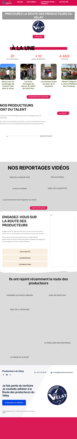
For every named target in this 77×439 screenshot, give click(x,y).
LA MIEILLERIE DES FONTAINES (57, 343)
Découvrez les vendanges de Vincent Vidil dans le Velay (8, 85)
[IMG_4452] (3, 174)
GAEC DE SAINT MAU (57, 295)
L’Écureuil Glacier (57, 177)
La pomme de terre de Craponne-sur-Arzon (19, 200)
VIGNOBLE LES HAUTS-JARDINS (19, 295)
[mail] (10, 374)
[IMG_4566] (69, 64)
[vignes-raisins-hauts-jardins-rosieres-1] (3, 289)
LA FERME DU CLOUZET (19, 357)
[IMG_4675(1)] (49, 64)
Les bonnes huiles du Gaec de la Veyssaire (49, 83)
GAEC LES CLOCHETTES (57, 188)
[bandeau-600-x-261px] (7, 1)
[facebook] (3, 374)
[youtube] (7, 374)
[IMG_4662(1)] (3, 304)
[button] (2, 74)
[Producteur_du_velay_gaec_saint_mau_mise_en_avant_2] (41, 289)
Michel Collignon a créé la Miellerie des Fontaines (69, 83)
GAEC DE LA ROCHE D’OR (19, 177)
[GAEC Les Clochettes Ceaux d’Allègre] (51, 186)
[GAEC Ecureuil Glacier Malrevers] (50, 174)
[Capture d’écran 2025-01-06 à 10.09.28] (3, 197)
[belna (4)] (3, 186)
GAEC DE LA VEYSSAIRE (19, 309)
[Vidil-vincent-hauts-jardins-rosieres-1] (8, 64)
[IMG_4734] (28, 64)
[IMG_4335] (3, 351)
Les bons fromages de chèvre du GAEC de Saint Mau (28, 85)
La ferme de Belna (20, 188)
